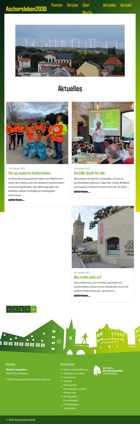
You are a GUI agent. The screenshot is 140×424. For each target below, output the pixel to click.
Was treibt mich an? (88, 277)
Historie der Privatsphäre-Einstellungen (70, 396)
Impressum (69, 377)
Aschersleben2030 (26, 8)
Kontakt (126, 5)
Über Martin (87, 8)
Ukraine (72, 5)
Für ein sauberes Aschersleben (29, 172)
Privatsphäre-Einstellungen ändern (75, 386)
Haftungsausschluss (74, 373)
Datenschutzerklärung (75, 369)
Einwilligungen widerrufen (71, 406)
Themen (56, 5)
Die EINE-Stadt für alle (89, 172)
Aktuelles (109, 5)
